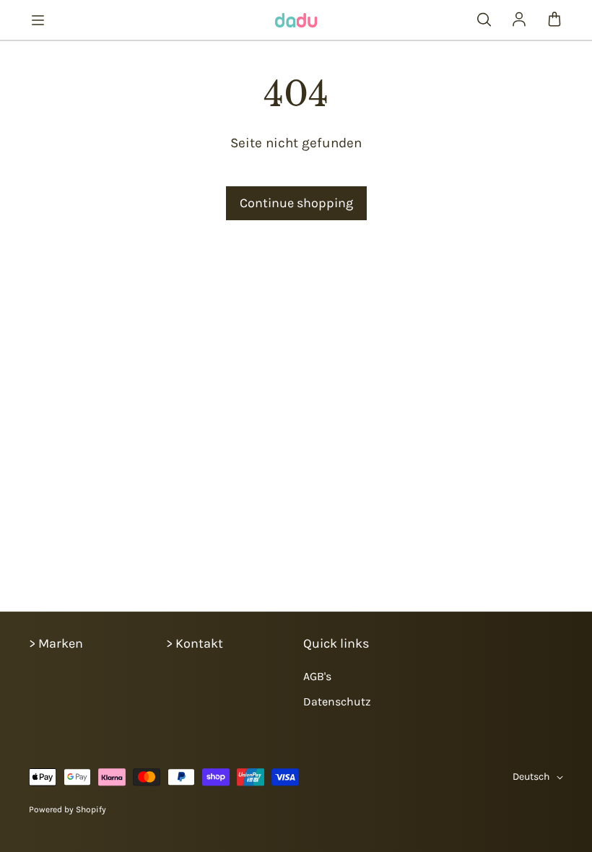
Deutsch (531, 776)
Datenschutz (337, 701)
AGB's (317, 676)
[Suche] (483, 20)
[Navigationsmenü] (37, 20)
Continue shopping (296, 203)
